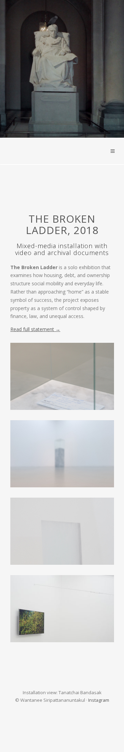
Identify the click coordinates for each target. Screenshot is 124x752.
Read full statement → (35, 329)
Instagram (98, 700)
